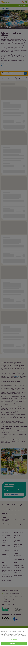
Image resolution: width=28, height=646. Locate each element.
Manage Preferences (14, 639)
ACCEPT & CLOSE (14, 643)
